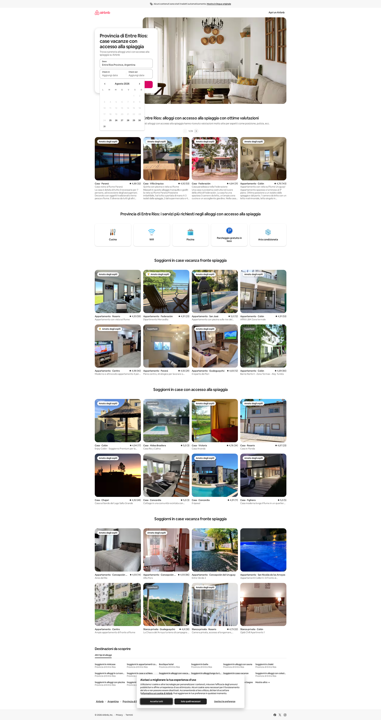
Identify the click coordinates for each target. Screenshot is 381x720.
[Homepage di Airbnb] (102, 12)
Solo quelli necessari (190, 701)
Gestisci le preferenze (224, 701)
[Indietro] (185, 131)
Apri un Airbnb (277, 12)
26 (116, 120)
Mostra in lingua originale (219, 4)
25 (110, 120)
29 (134, 120)
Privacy (119, 715)
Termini (129, 715)
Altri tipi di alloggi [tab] (103, 655)
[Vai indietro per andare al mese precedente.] (105, 84)
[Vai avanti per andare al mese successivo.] (139, 84)
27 (122, 120)
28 (128, 120)
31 (104, 126)
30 (139, 120)
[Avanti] (196, 131)
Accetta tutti (156, 701)
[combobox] (126, 65)
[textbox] (113, 75)
